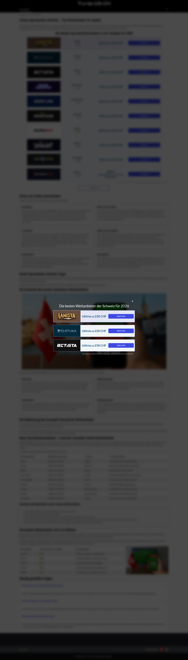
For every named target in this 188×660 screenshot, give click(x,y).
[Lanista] (67, 316)
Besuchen (121, 316)
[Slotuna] (66, 331)
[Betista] (66, 345)
